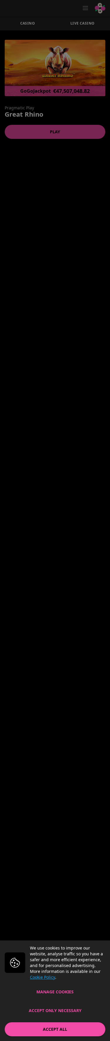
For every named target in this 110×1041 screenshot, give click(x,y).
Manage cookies (55, 992)
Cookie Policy (42, 977)
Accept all (55, 1029)
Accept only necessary (55, 1010)
